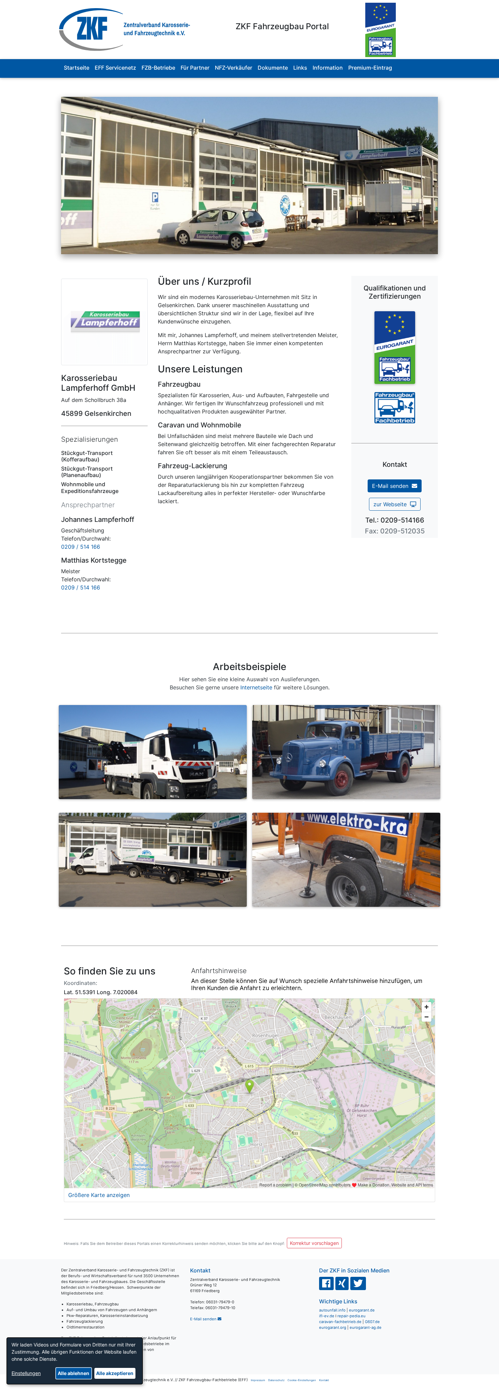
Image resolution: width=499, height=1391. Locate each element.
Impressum (258, 1380)
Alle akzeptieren (114, 1373)
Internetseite (256, 687)
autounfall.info (332, 1310)
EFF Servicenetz (115, 67)
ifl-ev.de (326, 1316)
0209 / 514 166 (80, 546)
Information (328, 67)
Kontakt (324, 1380)
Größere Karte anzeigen (99, 1195)
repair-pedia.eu (351, 1316)
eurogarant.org (332, 1327)
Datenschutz (276, 1380)
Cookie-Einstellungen (302, 1380)
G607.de (372, 1321)
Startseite (76, 67)
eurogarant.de (362, 1310)
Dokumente (273, 67)
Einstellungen (26, 1373)
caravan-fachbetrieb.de (340, 1321)
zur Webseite (391, 504)
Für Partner (195, 67)
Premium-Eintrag (370, 67)
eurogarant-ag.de (366, 1327)
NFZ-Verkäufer (233, 67)
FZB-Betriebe (158, 67)
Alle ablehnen (73, 1373)
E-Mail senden (392, 485)
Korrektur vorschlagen (314, 1243)
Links (300, 67)
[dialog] (75, 1361)
